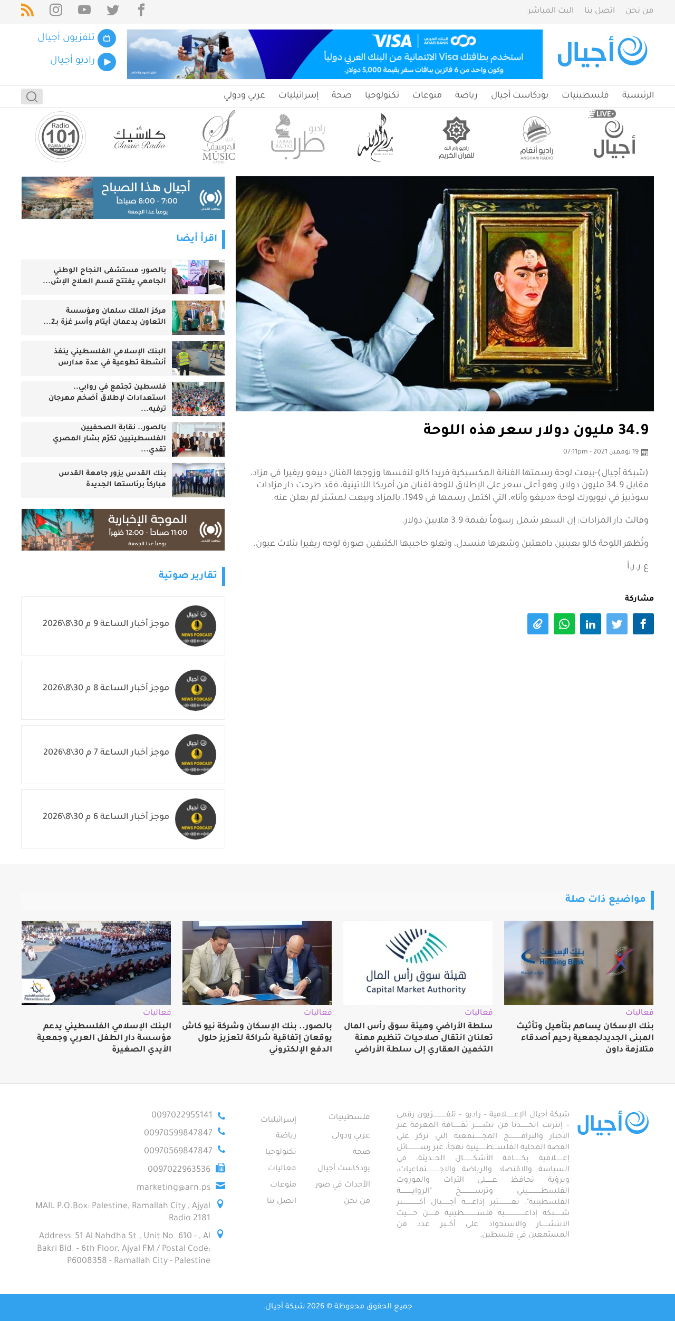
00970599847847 (178, 1134)
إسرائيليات (298, 96)
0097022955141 (182, 1116)
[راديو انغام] (535, 137)
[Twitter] (113, 12)
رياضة (466, 96)
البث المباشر (551, 11)
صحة (342, 96)
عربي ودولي (244, 96)
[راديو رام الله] (377, 137)
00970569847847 (178, 1151)
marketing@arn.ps (173, 1188)
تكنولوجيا (382, 96)
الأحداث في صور (342, 1185)
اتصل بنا (599, 11)
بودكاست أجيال (519, 96)
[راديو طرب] (298, 137)
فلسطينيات (585, 96)
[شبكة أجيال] (604, 54)
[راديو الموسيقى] (219, 137)
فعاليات (282, 1169)
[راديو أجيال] (614, 137)
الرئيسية (638, 96)
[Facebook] (141, 12)
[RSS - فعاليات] (27, 12)
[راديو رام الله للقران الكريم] (456, 137)
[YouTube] (84, 12)
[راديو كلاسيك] (140, 137)
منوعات (427, 96)
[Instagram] (56, 12)
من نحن (639, 11)
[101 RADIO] (61, 137)
